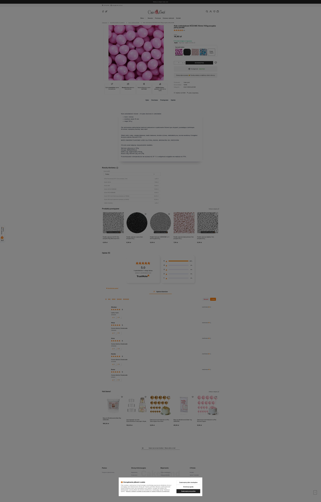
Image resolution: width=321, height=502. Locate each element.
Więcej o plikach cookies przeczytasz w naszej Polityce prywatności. (148, 491)
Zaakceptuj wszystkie (188, 491)
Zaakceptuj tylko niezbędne (188, 482)
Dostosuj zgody (188, 487)
